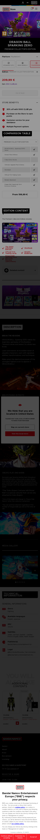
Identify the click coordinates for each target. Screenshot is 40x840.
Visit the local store (20, 434)
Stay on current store (20, 427)
